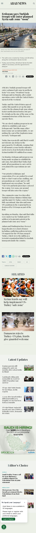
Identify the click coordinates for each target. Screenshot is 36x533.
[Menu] (2, 3)
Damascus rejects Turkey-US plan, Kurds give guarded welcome (16, 336)
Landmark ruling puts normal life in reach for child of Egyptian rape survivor (11, 380)
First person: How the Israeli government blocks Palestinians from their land (12, 493)
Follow (30, 76)
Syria (10, 262)
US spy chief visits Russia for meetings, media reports (11, 390)
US (27, 262)
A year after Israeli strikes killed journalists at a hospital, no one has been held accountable (12, 399)
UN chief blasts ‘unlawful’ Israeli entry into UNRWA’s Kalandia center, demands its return (12, 410)
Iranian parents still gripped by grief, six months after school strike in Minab (12, 369)
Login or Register (8, 519)
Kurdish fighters (9, 265)
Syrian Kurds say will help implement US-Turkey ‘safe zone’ (15, 302)
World (4, 472)
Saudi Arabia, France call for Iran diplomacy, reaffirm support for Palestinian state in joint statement (11, 478)
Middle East (6, 487)
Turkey (19, 262)
